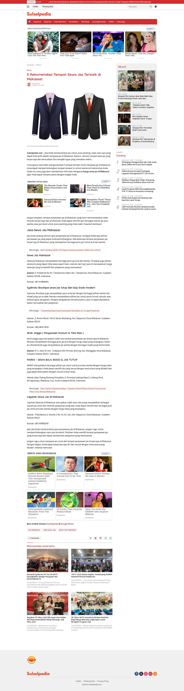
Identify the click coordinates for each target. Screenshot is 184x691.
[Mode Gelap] (156, 6)
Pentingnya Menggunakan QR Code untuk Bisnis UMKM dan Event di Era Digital (139, 163)
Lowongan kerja (99, 22)
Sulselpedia (36, 83)
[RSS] (155, 674)
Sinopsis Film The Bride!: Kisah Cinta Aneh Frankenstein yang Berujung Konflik (142, 129)
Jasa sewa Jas (49, 530)
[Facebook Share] (90, 538)
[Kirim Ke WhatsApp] (110, 538)
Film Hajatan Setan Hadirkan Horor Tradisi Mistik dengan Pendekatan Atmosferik (143, 117)
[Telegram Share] (105, 538)
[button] (150, 6)
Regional (47, 22)
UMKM (111, 22)
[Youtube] (150, 674)
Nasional (37, 22)
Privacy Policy (103, 681)
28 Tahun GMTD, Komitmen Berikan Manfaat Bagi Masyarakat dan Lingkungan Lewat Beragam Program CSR (89, 619)
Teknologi (85, 22)
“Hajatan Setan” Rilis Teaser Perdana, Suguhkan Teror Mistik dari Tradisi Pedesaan (143, 106)
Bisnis (29, 70)
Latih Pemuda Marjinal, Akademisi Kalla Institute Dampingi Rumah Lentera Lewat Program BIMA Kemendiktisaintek (66, 2)
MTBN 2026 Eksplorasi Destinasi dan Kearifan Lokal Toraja (137, 199)
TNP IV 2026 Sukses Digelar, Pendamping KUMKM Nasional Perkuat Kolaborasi (91, 575)
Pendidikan (73, 22)
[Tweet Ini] (95, 538)
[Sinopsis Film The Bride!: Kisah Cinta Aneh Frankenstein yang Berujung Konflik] (124, 129)
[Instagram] (146, 674)
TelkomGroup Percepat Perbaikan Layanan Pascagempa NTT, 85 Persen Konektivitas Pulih (138, 172)
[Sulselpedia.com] (39, 14)
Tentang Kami (47, 6)
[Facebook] (137, 674)
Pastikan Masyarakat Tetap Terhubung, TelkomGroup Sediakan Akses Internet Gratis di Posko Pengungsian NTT (138, 181)
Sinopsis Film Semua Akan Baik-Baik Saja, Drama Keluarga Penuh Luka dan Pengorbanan (135, 97)
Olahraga (121, 22)
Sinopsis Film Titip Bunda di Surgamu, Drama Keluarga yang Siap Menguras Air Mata (143, 140)
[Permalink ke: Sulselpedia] (29, 84)
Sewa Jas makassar (67, 530)
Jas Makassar (34, 530)
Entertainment (60, 22)
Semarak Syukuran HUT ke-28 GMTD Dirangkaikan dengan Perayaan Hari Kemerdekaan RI (42, 576)
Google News (67, 523)
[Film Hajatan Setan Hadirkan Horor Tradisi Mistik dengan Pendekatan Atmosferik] (124, 118)
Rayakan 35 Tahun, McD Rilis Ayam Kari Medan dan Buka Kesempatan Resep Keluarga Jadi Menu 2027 (46, 619)
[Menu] (28, 6)
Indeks (35, 6)
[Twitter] (141, 674)
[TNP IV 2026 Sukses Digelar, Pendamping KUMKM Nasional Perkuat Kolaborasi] (92, 560)
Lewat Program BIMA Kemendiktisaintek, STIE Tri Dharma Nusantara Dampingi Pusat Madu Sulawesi (138, 190)
